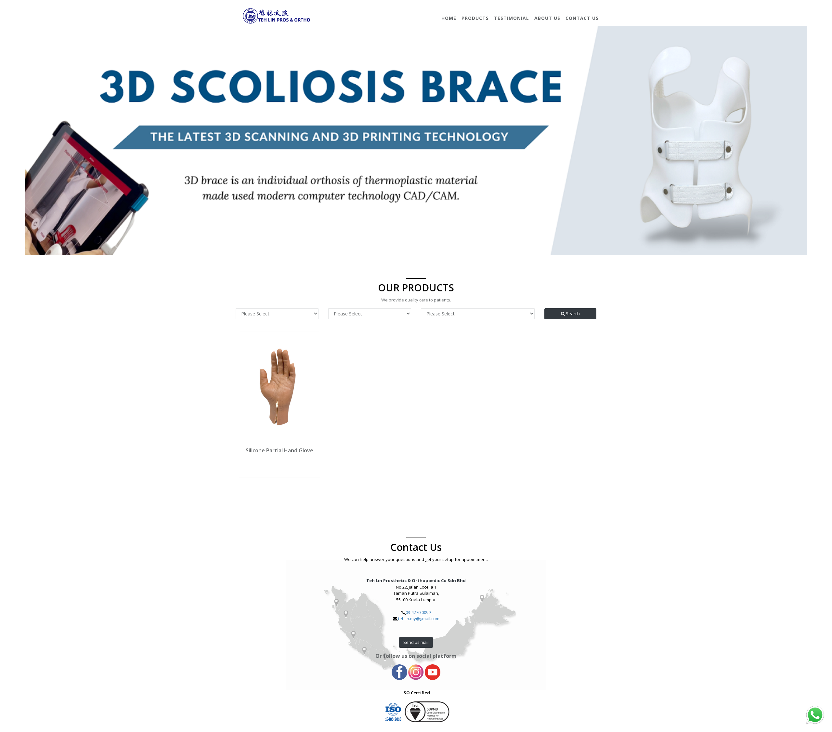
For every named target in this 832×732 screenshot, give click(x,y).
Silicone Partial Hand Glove (279, 450)
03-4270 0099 (418, 612)
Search (572, 313)
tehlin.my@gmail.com (418, 618)
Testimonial (511, 18)
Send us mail (416, 642)
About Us (547, 18)
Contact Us (582, 18)
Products (475, 18)
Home (448, 18)
